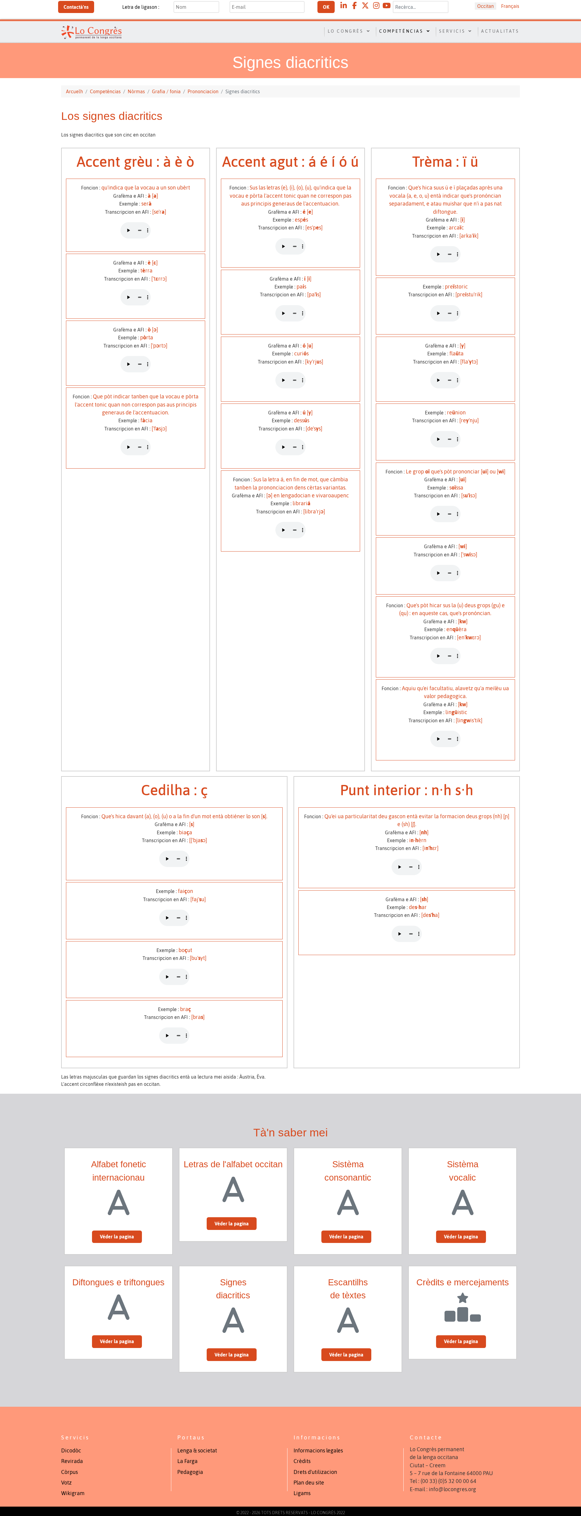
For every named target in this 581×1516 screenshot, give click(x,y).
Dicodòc (71, 1451)
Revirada (72, 1461)
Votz (66, 1483)
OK (326, 7)
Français (510, 6)
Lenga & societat (197, 1451)
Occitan (485, 6)
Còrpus (69, 1472)
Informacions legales (318, 1451)
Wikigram (72, 1493)
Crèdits (302, 1461)
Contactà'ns (76, 7)
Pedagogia (190, 1472)
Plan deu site (309, 1483)
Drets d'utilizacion (315, 1472)
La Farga (187, 1461)
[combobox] (420, 7)
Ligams (302, 1493)
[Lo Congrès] (93, 31)
